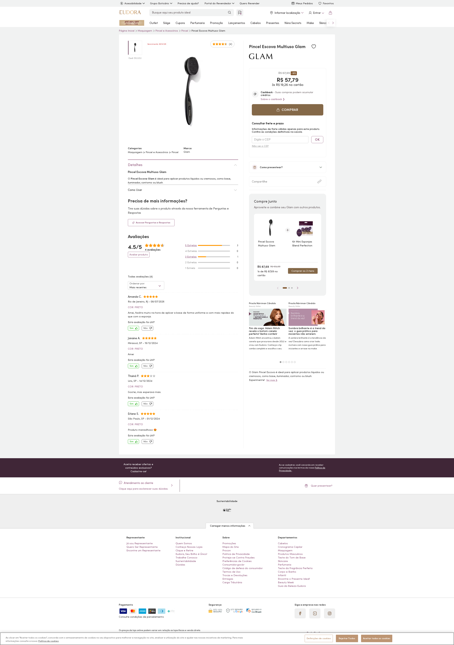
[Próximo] (297, 288)
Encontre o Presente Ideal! (294, 578)
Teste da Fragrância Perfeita (295, 568)
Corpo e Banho (287, 571)
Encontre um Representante (143, 550)
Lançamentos (236, 23)
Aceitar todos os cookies (376, 638)
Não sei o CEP (260, 146)
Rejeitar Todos (347, 638)
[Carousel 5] (292, 362)
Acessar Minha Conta (316, 12)
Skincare (324, 23)
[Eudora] (130, 12)
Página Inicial (127, 30)
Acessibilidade (133, 3)
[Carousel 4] (289, 362)
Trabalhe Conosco (186, 557)
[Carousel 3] (286, 362)
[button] (287, 109)
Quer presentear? (321, 485)
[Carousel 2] (283, 362)
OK (317, 139)
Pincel (185, 30)
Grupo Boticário (159, 3)
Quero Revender (249, 3)
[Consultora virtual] (239, 12)
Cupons (180, 23)
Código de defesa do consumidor (242, 568)
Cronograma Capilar (290, 546)
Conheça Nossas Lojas (189, 546)
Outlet (154, 23)
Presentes (272, 23)
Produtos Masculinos (290, 554)
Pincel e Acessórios (167, 30)
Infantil (282, 575)
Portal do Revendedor (217, 3)
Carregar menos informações (227, 525)
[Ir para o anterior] (329, 23)
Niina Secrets (292, 23)
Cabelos (255, 23)
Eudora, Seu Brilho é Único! (191, 554)
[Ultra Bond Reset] (132, 23)
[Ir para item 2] (289, 288)
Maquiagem (145, 30)
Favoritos (328, 3)
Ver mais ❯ (271, 380)
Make (310, 23)
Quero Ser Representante (142, 546)
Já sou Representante (139, 543)
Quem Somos (184, 543)
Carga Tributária (232, 582)
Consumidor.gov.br (233, 564)
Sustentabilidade (186, 561)
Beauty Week (286, 582)
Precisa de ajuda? (188, 3)
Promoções (229, 543)
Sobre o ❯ (273, 99)
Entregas (227, 578)
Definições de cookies (319, 638)
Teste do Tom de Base (292, 557)
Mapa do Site (230, 546)
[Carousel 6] (295, 362)
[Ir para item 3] (292, 288)
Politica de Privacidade (236, 554)
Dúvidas (180, 564)
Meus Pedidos (304, 3)
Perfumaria (197, 23)
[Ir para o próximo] (333, 23)
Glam (187, 151)
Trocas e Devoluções (234, 575)
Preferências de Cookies (237, 561)
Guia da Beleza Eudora (292, 586)
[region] (227, 638)
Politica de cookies (48, 641)
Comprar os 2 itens (302, 270)
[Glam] (260, 58)
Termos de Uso (231, 571)
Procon (226, 550)
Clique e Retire (184, 550)
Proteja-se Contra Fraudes (238, 557)
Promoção (216, 23)
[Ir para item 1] (285, 288)
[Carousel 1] (280, 362)
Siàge (166, 23)
